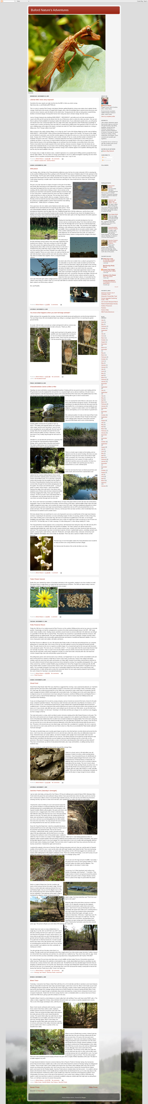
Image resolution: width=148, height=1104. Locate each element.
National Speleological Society (109, 303)
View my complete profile (108, 116)
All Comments (107, 160)
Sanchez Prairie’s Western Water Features (113, 242)
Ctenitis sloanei (46, 1082)
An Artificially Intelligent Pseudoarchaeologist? (109, 260)
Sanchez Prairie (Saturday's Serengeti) (43, 790)
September (104, 330)
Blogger (84, 1097)
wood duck (59, 972)
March (103, 338)
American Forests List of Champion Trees (108, 293)
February (103, 326)
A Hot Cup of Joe (108, 258)
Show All (116, 286)
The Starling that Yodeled (109, 271)
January (103, 365)
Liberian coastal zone (40, 160)
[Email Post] (62, 158)
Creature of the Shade (109, 275)
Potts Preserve (38, 675)
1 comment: (55, 572)
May (102, 324)
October (103, 328)
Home (64, 1087)
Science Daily (105, 310)
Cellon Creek (37, 1082)
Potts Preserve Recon (37, 625)
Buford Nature (107, 105)
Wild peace (34, 169)
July (102, 320)
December (104, 344)
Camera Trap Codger (109, 269)
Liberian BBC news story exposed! (42, 100)
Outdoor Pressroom (106, 305)
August (103, 342)
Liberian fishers (51, 160)
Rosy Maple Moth (113, 214)
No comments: (56, 158)
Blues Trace (34, 980)
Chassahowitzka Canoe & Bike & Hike (43, 387)
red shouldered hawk (40, 378)
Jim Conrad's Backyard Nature (109, 301)
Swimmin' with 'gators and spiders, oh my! (112, 201)
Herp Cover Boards (111, 186)
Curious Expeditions (109, 280)
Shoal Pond (34, 683)
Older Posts (93, 1087)
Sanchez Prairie (51, 972)
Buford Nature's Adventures (50, 10)
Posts (105, 157)
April (102, 375)
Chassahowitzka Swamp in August (113, 228)
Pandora (103, 307)
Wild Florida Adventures (107, 312)
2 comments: (54, 304)
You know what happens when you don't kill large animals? (50, 313)
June (102, 322)
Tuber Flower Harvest (37, 579)
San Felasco (42, 972)
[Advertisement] (118, 341)
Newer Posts (34, 1087)
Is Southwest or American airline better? (109, 282)
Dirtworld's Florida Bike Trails (109, 296)
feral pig (36, 972)
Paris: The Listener (108, 276)
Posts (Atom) (41, 1090)
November (104, 383)
